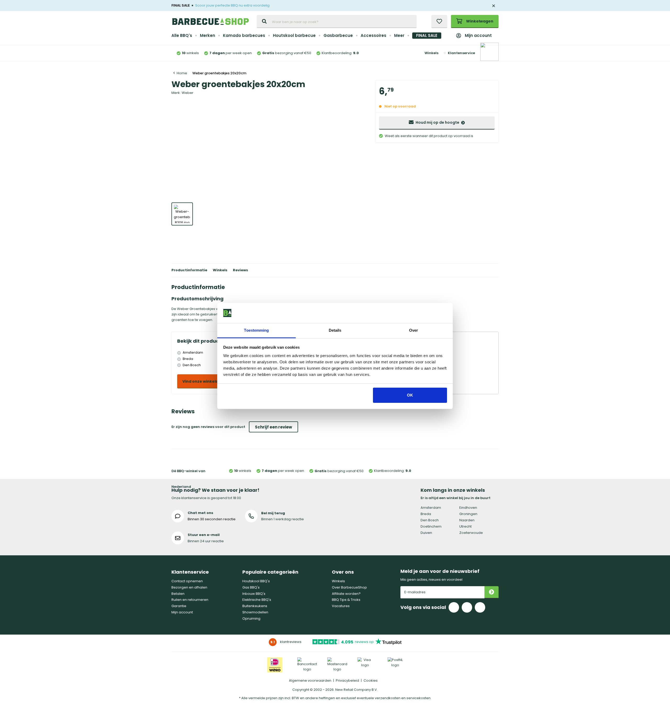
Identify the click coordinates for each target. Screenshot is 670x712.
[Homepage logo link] (210, 21)
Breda (426, 513)
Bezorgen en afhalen (189, 587)
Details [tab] (335, 330)
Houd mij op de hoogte (437, 122)
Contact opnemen (187, 581)
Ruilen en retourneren (189, 599)
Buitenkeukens (254, 605)
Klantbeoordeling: (340, 52)
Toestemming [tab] (256, 330)
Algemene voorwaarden (310, 680)
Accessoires (373, 35)
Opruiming (251, 618)
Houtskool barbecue (294, 35)
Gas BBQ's (251, 587)
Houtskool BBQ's (256, 581)
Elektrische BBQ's (256, 599)
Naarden (466, 520)
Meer (399, 35)
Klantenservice (461, 52)
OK (410, 395)
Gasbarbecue (338, 35)
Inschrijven (491, 592)
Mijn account (478, 35)
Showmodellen (255, 612)
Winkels (431, 52)
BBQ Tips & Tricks (346, 599)
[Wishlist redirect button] (439, 21)
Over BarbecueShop (349, 587)
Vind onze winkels (200, 381)
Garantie (178, 605)
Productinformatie (189, 270)
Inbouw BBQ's (253, 593)
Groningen (468, 513)
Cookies (371, 680)
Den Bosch (430, 520)
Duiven (426, 532)
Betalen (178, 593)
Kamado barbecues (244, 35)
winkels (190, 52)
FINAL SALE (426, 35)
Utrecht (465, 526)
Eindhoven (468, 507)
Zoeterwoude (471, 532)
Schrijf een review (273, 427)
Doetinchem (431, 526)
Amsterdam (431, 507)
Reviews (240, 270)
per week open (230, 52)
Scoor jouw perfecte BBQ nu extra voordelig (232, 5)
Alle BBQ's (181, 35)
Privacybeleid (347, 680)
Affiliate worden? (346, 593)
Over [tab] (413, 330)
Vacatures (341, 605)
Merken (207, 35)
